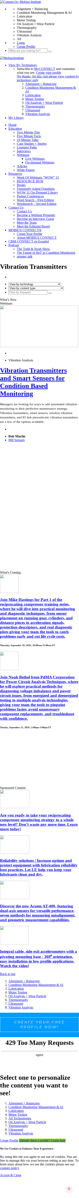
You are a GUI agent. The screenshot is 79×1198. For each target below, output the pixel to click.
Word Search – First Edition (35, 200)
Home (12, 125)
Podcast (13, 245)
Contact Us (15, 207)
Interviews (24, 151)
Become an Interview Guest (35, 219)
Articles (22, 166)
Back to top (7, 974)
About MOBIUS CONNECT (37, 237)
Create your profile (48, 72)
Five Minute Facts (29, 136)
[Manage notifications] (69, 1188)
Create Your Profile (29, 234)
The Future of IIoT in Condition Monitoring (46, 252)
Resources (15, 173)
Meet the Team (27, 222)
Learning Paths (27, 147)
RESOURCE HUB (30, 181)
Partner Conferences (30, 196)
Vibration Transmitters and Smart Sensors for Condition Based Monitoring (33, 382)
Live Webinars (35, 158)
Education (15, 128)
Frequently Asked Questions (36, 189)
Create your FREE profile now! (39, 1024)
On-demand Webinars (39, 162)
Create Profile (26, 46)
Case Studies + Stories (32, 143)
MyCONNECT (44, 69)
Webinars (23, 155)
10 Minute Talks (28, 140)
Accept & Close (10, 1175)
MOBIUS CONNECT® (25, 230)
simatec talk (24, 256)
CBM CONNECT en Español (28, 241)
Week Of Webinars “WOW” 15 (38, 177)
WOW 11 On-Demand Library (37, 192)
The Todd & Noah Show (33, 249)
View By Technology (22, 65)
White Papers (26, 170)
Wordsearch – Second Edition (36, 204)
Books (21, 185)
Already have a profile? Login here (42, 1140)
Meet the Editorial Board (33, 226)
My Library (16, 117)
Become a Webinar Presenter (36, 215)
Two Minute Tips (28, 132)
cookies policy (9, 1168)
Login (21, 42)
